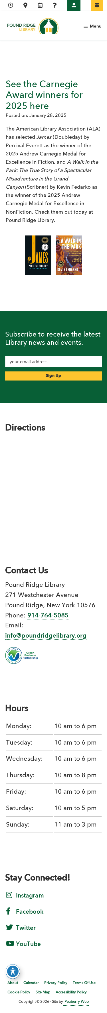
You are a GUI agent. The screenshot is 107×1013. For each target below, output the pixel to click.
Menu (96, 26)
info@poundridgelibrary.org (45, 636)
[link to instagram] (9, 899)
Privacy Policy (55, 983)
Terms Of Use (84, 983)
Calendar (31, 983)
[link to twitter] (9, 931)
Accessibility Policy (71, 992)
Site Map (43, 992)
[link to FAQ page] (55, 5)
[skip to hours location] (10, 5)
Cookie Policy (18, 992)
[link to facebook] (8, 915)
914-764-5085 (47, 616)
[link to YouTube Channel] (10, 947)
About (12, 983)
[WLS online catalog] (97, 5)
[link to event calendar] (40, 5)
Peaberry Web (76, 1002)
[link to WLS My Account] (74, 5)
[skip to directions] (25, 5)
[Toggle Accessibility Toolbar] (13, 971)
